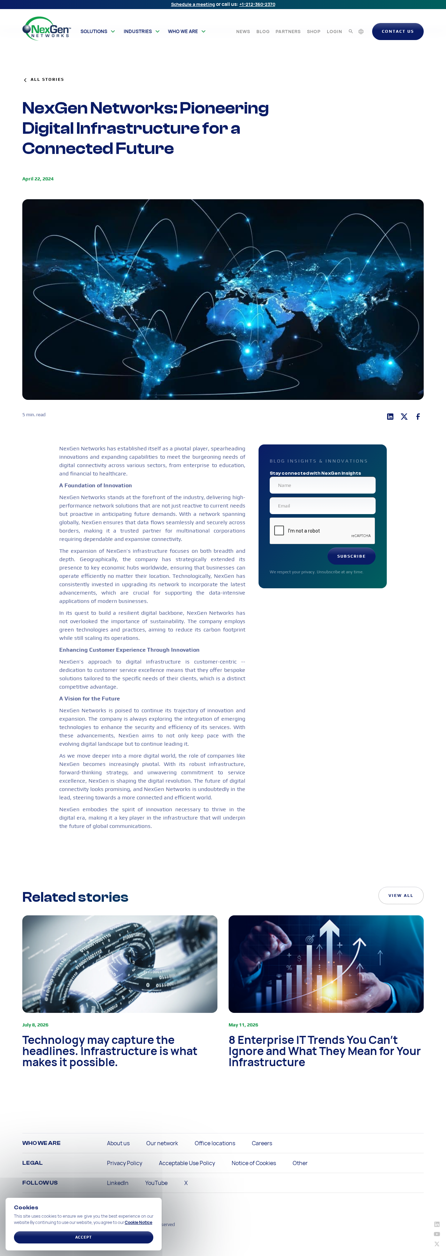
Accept (83, 1237)
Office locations (215, 1143)
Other (300, 1163)
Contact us (398, 31)
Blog (263, 31)
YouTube (156, 1183)
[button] (98, 31)
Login (334, 31)
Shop (314, 31)
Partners (288, 31)
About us (118, 1143)
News (243, 31)
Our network (162, 1143)
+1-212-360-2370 (257, 4)
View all (401, 895)
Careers (262, 1143)
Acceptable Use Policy (187, 1163)
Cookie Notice (138, 1222)
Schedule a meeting (193, 4)
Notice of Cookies (254, 1163)
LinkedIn (118, 1183)
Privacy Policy (124, 1163)
